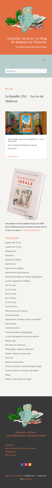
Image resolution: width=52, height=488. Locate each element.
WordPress (27, 479)
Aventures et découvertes (17, 272)
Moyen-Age (10, 340)
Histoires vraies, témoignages (19, 332)
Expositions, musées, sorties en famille (23, 319)
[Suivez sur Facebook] (22, 464)
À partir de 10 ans (13, 242)
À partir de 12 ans (13, 247)
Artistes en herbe (13, 259)
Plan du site (10, 455)
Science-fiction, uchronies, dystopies (22, 370)
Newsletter (10, 451)
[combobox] (26, 71)
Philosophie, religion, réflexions (19, 349)
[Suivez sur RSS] (29, 464)
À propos (9, 445)
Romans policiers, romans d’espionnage (23, 366)
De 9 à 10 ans (11, 306)
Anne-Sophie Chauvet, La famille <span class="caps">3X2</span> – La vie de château (26, 135)
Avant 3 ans (10, 264)
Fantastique (10, 323)
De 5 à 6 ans (10, 289)
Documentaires (12, 315)
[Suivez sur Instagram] (26, 464)
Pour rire (9, 357)
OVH (35, 476)
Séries (8, 375)
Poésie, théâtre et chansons (18, 353)
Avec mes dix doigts (14, 268)
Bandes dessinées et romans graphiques (23, 276)
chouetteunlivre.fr (15, 476)
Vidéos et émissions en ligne (18, 379)
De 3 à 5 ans (10, 285)
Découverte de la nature (16, 311)
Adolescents (10, 251)
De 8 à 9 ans (10, 302)
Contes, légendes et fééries (17, 281)
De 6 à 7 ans (10, 293)
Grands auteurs (12, 328)
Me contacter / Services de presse (20, 448)
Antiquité (9, 255)
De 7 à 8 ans (10, 298)
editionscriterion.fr (32, 230)
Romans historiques (14, 362)
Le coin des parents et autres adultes (22, 336)
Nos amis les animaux (15, 345)
